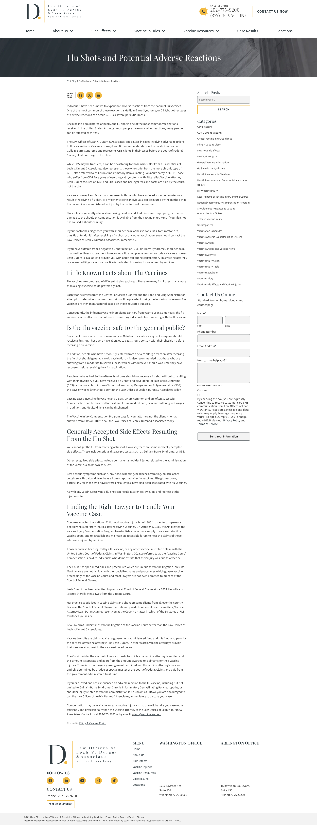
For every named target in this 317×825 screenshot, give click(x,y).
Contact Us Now (272, 11)
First (199, 325)
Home (29, 31)
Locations (284, 31)
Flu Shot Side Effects (208, 150)
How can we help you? (212, 360)
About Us (60, 31)
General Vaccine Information (213, 162)
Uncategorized (205, 225)
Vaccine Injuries (147, 31)
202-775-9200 (225, 10)
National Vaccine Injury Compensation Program (223, 203)
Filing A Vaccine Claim (92, 723)
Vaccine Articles (205, 243)
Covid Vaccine (204, 127)
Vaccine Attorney (206, 255)
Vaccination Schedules (209, 231)
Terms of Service (207, 424)
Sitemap (141, 817)
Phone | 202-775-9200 (62, 795)
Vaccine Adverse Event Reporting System (219, 237)
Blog (74, 81)
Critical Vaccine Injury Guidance (214, 139)
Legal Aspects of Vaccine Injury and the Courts (222, 197)
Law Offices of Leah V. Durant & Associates (51, 817)
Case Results (247, 31)
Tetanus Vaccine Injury (209, 219)
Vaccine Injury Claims (209, 261)
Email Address (206, 346)
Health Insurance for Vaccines (213, 174)
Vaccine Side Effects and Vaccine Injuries (219, 284)
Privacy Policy (231, 420)
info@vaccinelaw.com (147, 714)
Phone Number (207, 332)
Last (227, 325)
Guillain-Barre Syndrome (211, 168)
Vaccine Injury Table (208, 266)
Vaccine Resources (199, 31)
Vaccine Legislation (207, 272)
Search (223, 109)
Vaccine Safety (205, 278)
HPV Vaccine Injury (207, 191)
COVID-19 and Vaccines (210, 133)
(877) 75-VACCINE (228, 15)
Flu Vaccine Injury (207, 156)
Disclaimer (99, 817)
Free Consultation (60, 804)
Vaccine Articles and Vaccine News (216, 249)
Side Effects (101, 31)
